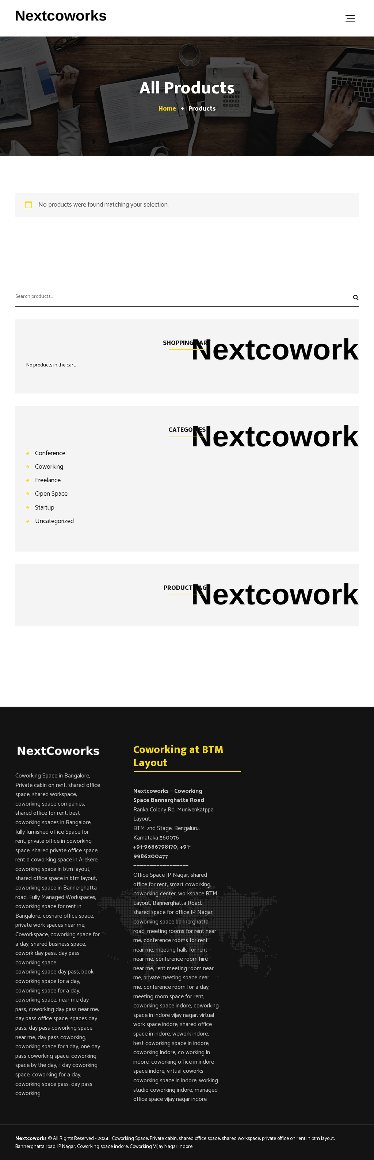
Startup (44, 507)
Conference (50, 453)
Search (353, 298)
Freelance (48, 480)
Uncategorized (54, 521)
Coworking (49, 466)
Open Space (51, 493)
